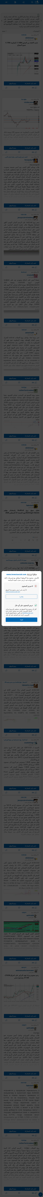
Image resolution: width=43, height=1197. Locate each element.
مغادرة (22, 597)
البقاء (21, 620)
